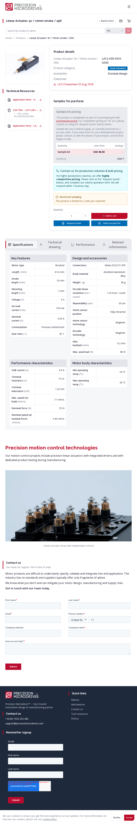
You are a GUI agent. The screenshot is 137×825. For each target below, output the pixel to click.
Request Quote (74, 223)
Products (21, 38)
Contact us (77, 709)
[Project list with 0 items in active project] (121, 21)
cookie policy (50, 819)
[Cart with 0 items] (129, 21)
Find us (75, 718)
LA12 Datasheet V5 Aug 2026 (75, 84)
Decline (116, 817)
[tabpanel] (68, 340)
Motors (75, 699)
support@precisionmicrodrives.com (24, 723)
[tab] (21, 244)
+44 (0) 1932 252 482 (16, 718)
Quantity (58, 209)
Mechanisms (78, 704)
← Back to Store (106, 20)
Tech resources (79, 713)
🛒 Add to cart (109, 215)
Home (8, 38)
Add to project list (111, 223)
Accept (129, 817)
